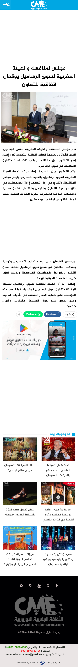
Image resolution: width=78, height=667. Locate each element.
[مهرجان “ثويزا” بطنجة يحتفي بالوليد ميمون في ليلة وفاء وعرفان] (58, 538)
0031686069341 (18, 647)
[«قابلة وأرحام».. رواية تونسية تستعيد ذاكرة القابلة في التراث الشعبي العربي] (58, 493)
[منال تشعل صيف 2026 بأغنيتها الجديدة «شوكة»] (20, 493)
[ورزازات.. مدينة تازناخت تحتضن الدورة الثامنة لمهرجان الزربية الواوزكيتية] (20, 538)
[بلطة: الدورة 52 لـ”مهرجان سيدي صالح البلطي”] (20, 449)
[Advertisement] (39, 37)
